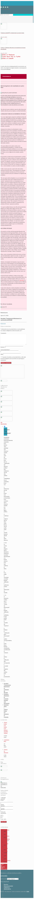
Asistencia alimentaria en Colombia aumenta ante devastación (6, 699)
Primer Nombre (3, 805)
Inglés (8, 839)
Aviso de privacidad (8, 886)
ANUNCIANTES (7, 889)
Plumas (5, 854)
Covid (5, 833)
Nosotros (6, 884)
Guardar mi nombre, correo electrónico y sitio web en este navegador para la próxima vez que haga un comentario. (13, 358)
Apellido (3, 809)
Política (5, 857)
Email (2, 800)
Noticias (6, 851)
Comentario (3, 333)
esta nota (22, 280)
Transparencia (7, 860)
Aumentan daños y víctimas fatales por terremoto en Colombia (6, 711)
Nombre (3, 347)
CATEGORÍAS (4, 879)
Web (2, 354)
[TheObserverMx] (5, 9)
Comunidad (6, 829)
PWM (27, 891)
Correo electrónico (5, 349)
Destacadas (6, 836)
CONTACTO (7, 887)
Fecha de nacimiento (3, 812)
